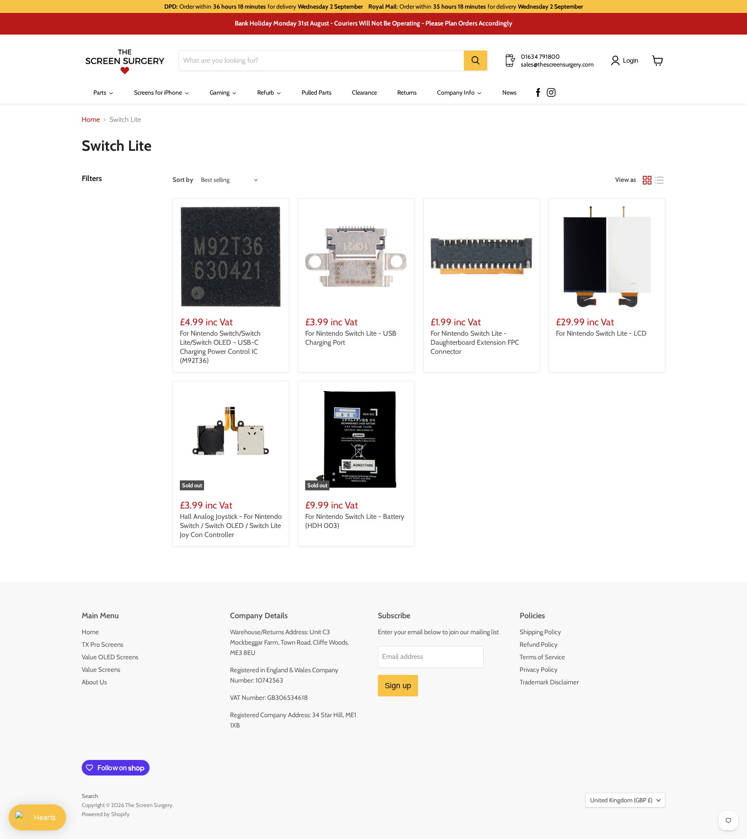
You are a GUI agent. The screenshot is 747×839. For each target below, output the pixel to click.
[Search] (475, 60)
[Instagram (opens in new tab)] (551, 93)
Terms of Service (542, 657)
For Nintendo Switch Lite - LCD (601, 333)
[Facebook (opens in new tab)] (538, 93)
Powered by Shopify (106, 813)
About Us (94, 682)
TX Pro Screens (102, 644)
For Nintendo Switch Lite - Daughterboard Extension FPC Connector (475, 342)
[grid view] (647, 180)
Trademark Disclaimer (549, 682)
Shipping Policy (540, 632)
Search (90, 795)
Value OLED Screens (110, 657)
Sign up (398, 685)
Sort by (182, 180)
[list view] (659, 180)
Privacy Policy (539, 670)
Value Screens (101, 670)
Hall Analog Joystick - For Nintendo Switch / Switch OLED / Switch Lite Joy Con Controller (231, 525)
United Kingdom (621, 800)
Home (91, 120)
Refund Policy (539, 644)
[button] (626, 60)
